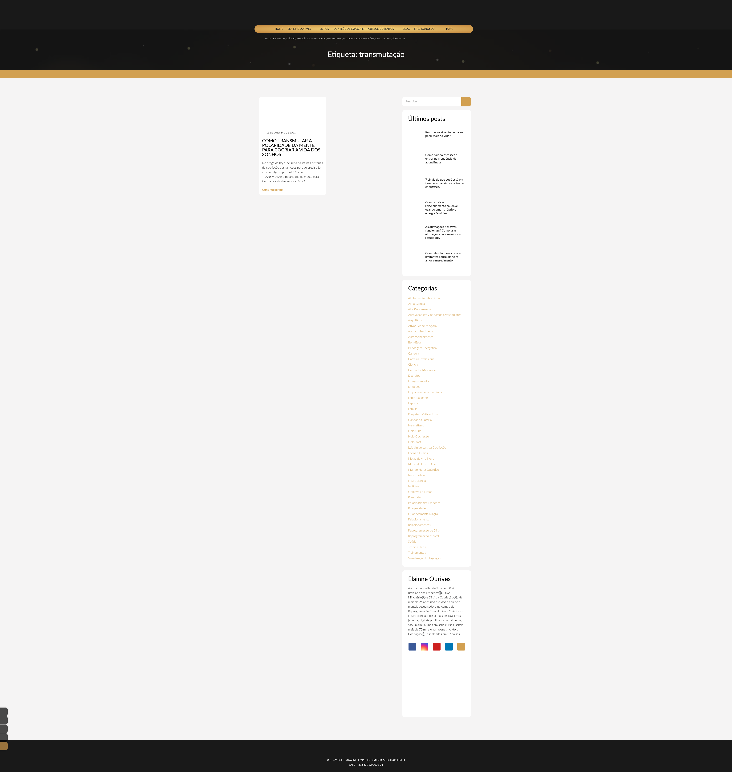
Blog (406, 29)
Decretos (414, 375)
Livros (324, 29)
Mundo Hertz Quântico (423, 469)
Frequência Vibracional (423, 414)
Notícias (413, 486)
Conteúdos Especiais (349, 29)
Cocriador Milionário (422, 370)
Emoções (414, 386)
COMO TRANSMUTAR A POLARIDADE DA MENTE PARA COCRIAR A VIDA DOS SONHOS (291, 148)
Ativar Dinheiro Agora (422, 325)
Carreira (413, 353)
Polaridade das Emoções (424, 502)
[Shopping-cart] (461, 647)
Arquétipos (415, 320)
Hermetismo (416, 425)
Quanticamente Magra (423, 513)
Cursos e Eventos (381, 29)
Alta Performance (419, 309)
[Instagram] (424, 647)
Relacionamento (418, 519)
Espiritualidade (418, 397)
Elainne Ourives (299, 29)
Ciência (413, 364)
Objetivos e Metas (420, 491)
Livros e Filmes (418, 453)
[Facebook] (412, 647)
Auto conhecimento (421, 331)
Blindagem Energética (422, 348)
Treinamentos (417, 552)
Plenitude (414, 497)
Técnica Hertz (417, 547)
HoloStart (414, 442)
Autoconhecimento (420, 337)
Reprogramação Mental (423, 536)
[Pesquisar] (466, 101)
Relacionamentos (419, 525)
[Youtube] (437, 647)
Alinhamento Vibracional (424, 298)
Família (412, 408)
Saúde (412, 541)
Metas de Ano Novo (421, 458)
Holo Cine (414, 431)
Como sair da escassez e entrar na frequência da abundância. (441, 159)
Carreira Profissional (421, 359)
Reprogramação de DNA (424, 530)
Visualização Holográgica (424, 558)
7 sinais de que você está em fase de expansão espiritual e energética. (444, 183)
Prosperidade (417, 508)
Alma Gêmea (416, 303)
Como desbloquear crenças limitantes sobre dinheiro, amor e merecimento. (443, 257)
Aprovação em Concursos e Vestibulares (434, 314)
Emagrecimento (418, 381)
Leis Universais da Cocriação (427, 447)
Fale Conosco (424, 29)
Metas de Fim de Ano (422, 464)
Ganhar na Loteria (420, 419)
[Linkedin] (449, 647)
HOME (279, 29)
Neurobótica (416, 475)
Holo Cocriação (418, 436)
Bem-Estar (415, 342)
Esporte (413, 403)
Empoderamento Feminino (425, 392)
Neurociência (417, 480)
